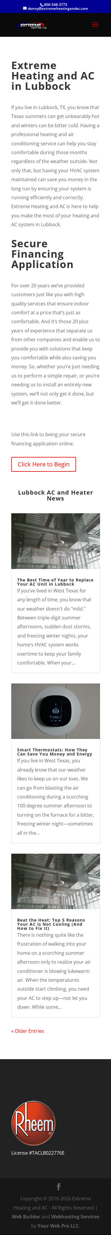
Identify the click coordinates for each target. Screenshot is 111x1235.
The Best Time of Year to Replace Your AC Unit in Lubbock (55, 582)
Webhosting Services (75, 1216)
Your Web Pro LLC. (59, 1226)
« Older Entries (27, 1031)
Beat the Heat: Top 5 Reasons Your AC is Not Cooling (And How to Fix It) (51, 924)
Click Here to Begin (44, 464)
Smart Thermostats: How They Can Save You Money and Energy (54, 752)
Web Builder (26, 1216)
